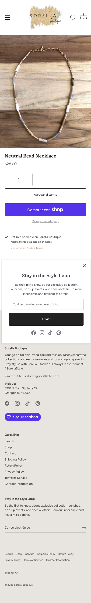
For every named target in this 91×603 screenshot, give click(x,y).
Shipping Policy (15, 459)
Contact (10, 453)
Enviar (46, 319)
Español (9, 572)
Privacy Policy (14, 471)
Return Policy (14, 465)
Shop (8, 447)
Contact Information (19, 484)
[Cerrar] (85, 265)
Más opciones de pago (45, 221)
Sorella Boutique (23, 584)
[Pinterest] (58, 332)
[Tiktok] (50, 332)
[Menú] (7, 17)
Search (9, 441)
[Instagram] (42, 332)
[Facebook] (33, 332)
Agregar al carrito (45, 194)
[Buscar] (73, 18)
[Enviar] (84, 527)
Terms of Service (16, 477)
